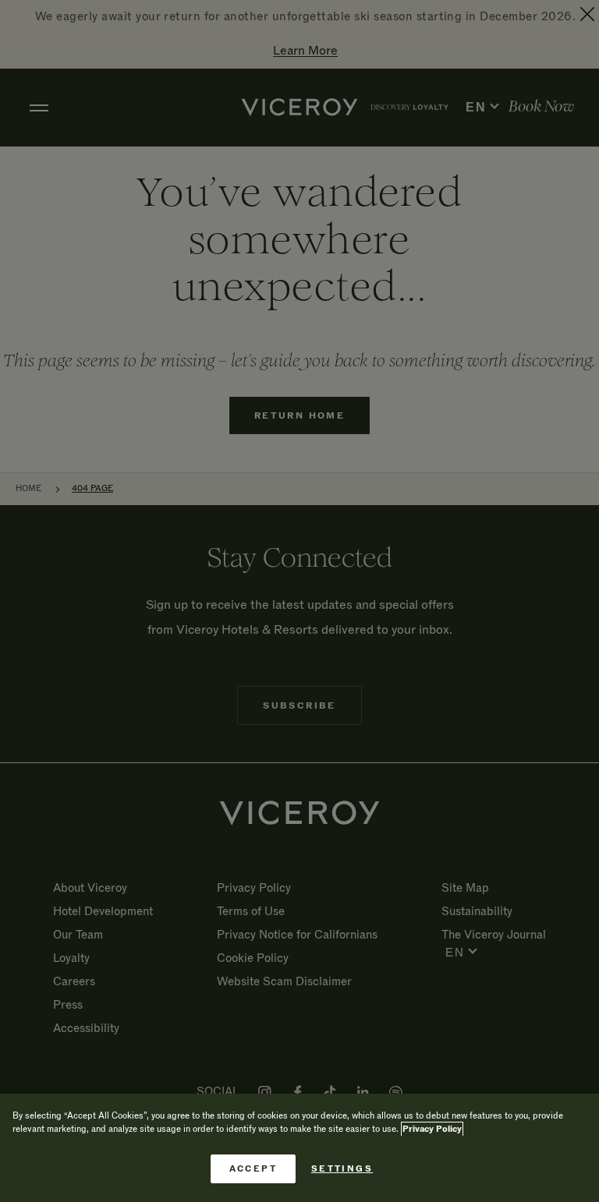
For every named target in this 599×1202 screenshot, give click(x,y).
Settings (342, 1169)
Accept (253, 1169)
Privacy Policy (432, 1129)
